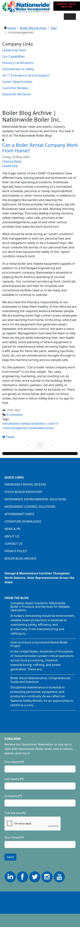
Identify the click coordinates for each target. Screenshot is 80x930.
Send (10, 857)
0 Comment (14, 415)
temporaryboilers (33, 423)
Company (13, 796)
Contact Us (13, 544)
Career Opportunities (17, 82)
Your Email (13, 837)
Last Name (13, 779)
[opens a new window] (10, 876)
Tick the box (14, 813)
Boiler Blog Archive (20, 558)
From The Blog (16, 598)
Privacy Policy (15, 551)
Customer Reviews (15, 88)
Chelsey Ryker (12, 161)
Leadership (10, 166)
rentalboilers (11, 423)
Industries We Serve (16, 94)
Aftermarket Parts (19, 514)
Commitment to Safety (18, 69)
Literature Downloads (22, 521)
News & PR (12, 529)
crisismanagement (15, 428)
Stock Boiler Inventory (23, 492)
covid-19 (52, 423)
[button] (70, 16)
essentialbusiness (41, 428)
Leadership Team (14, 50)
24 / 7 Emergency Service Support (25, 75)
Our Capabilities (13, 56)
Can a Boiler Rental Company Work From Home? (40, 148)
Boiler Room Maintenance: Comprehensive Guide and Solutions (40, 680)
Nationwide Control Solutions (29, 507)
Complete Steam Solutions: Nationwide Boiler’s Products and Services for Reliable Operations (40, 606)
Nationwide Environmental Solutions (35, 499)
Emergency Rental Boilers (25, 484)
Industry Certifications (18, 63)
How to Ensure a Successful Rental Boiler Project (39, 644)
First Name (14, 762)
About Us (11, 536)
